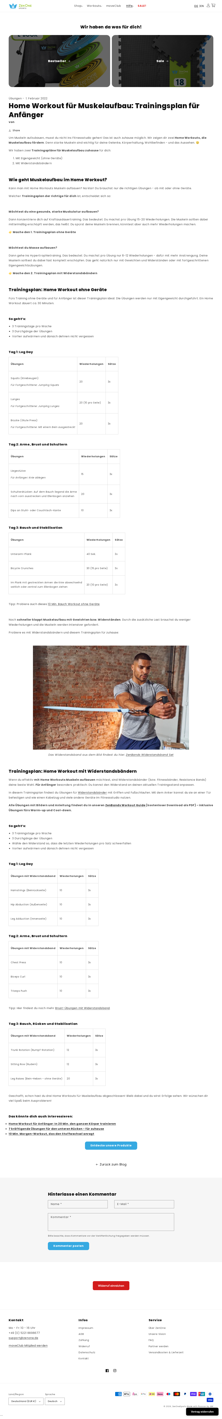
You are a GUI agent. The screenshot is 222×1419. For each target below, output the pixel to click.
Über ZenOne (157, 1328)
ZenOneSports (179, 1406)
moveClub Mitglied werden (28, 1346)
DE (196, 6)
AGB (81, 1334)
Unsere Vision (157, 1334)
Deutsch (53, 1401)
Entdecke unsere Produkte (111, 1145)
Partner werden (159, 1346)
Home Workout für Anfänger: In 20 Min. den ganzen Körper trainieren (62, 1124)
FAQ (151, 1340)
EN (202, 6)
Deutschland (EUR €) (23, 1401)
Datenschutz (87, 1352)
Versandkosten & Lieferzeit (166, 1352)
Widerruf (84, 1346)
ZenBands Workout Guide (125, 805)
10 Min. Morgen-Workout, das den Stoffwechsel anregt (51, 1134)
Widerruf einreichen (111, 1285)
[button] (78, 6)
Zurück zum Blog (113, 1164)
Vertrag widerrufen (202, 1411)
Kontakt (84, 1358)
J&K (211, 1406)
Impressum (86, 1328)
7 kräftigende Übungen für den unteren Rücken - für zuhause (56, 1129)
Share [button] (16, 130)
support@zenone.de (23, 1338)
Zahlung (84, 1340)
